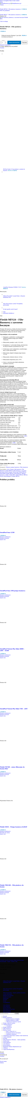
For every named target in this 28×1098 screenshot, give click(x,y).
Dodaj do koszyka (14, 1094)
